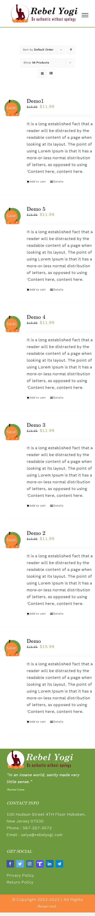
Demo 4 (36, 317)
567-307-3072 (37, 828)
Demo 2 (36, 533)
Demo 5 (36, 209)
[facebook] (10, 863)
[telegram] (59, 863)
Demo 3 (36, 425)
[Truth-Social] (40, 862)
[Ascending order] (70, 49)
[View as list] (51, 73)
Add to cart (38, 181)
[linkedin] (49, 863)
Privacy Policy (20, 876)
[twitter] (20, 863)
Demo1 (35, 101)
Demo (34, 641)
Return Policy (20, 883)
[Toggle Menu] (85, 15)
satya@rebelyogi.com (42, 835)
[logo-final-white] (40, 752)
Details (58, 181)
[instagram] (30, 863)
